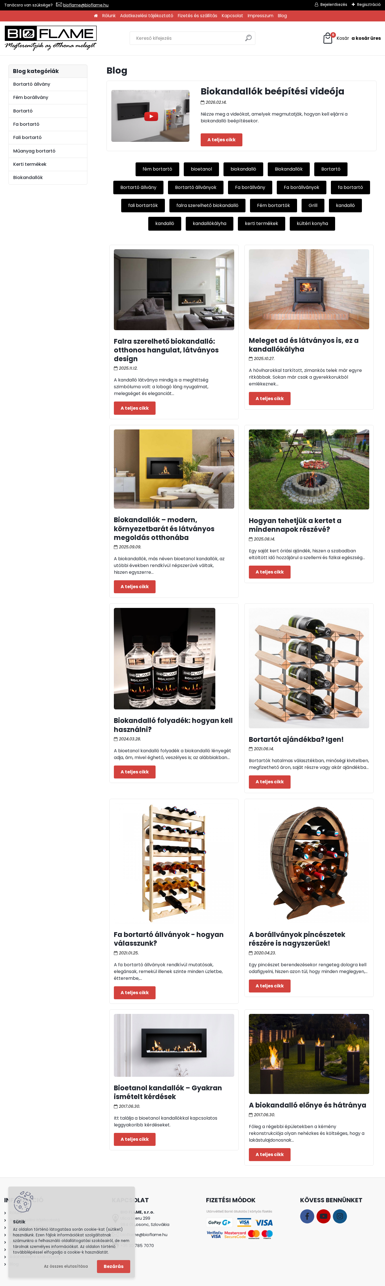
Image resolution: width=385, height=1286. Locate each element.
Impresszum (260, 16)
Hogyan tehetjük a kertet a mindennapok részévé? (295, 525)
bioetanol (201, 169)
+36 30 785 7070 (137, 1245)
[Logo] (50, 38)
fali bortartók (143, 205)
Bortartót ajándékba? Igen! (296, 739)
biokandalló (243, 169)
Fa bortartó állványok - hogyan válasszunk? (169, 939)
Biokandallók (289, 169)
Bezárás (113, 1266)
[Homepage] (96, 15)
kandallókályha (209, 223)
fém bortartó (157, 169)
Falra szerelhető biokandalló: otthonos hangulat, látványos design (166, 350)
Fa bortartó (26, 124)
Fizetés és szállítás (197, 16)
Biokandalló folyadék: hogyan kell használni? (173, 725)
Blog (282, 16)
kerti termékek (261, 223)
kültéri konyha (312, 223)
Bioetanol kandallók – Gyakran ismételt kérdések (168, 1092)
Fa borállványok (301, 187)
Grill (313, 205)
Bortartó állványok (195, 187)
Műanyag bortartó (34, 151)
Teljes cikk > (221, 139)
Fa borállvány (250, 187)
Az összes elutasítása (66, 1266)
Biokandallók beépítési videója (272, 91)
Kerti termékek (30, 164)
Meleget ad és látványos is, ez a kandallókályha (304, 345)
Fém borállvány (30, 97)
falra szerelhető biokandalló (207, 205)
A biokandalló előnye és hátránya (307, 1105)
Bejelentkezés (333, 4)
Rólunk (109, 16)
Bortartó (330, 169)
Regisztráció (369, 4)
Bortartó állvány (138, 187)
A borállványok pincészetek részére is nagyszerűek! (297, 939)
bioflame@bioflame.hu (86, 5)
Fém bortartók (273, 205)
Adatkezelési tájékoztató (146, 16)
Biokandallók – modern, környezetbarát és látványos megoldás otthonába (164, 528)
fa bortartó (350, 187)
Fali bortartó (27, 137)
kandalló (345, 205)
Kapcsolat (232, 16)
